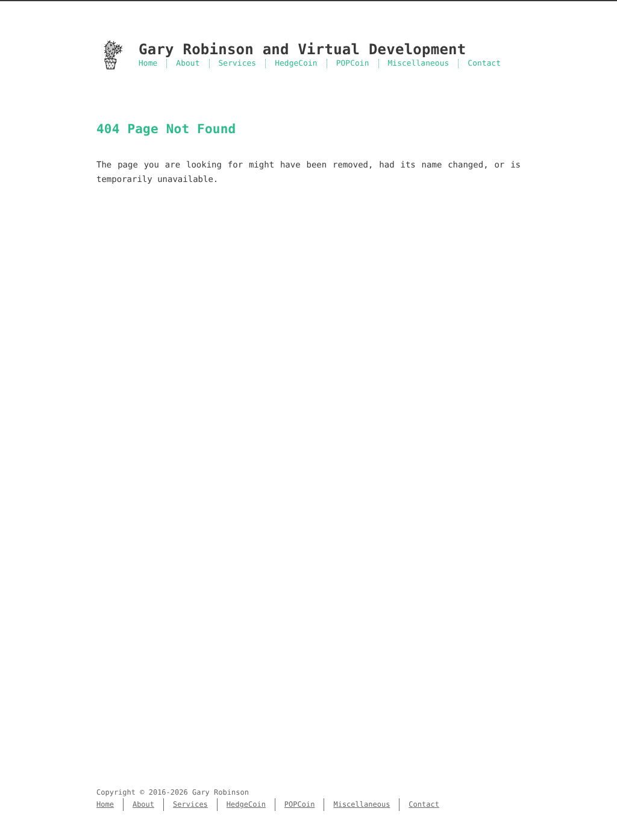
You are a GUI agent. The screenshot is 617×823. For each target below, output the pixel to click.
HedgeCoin (296, 63)
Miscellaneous (418, 63)
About (187, 63)
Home (148, 63)
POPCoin (352, 63)
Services (238, 63)
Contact (484, 63)
